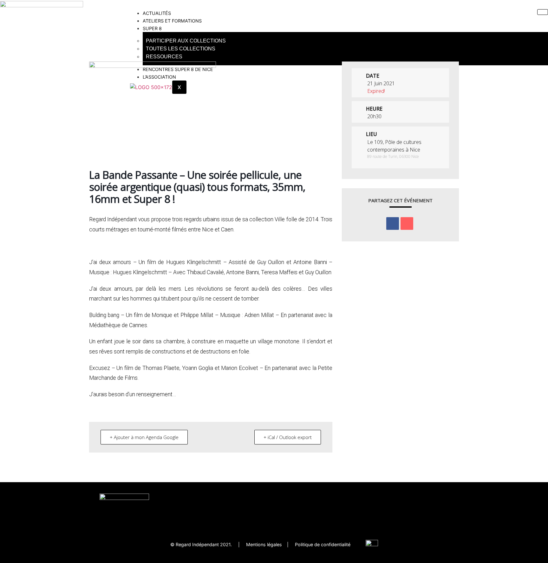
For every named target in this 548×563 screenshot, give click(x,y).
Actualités (157, 13)
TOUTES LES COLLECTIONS (180, 48)
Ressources (164, 56)
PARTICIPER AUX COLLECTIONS (186, 40)
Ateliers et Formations (172, 20)
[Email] (407, 223)
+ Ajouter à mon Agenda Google (144, 437)
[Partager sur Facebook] (392, 223)
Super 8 (152, 28)
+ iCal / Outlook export (288, 437)
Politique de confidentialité (330, 544)
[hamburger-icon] (542, 12)
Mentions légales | (270, 544)
